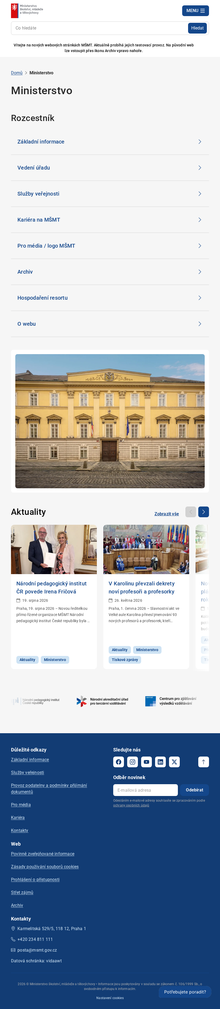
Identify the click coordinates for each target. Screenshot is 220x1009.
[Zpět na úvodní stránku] (27, 10)
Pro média (21, 804)
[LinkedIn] (160, 762)
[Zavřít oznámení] (205, 48)
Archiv (17, 905)
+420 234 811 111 (35, 939)
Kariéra (18, 817)
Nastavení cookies (110, 998)
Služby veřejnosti (27, 772)
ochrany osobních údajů (131, 805)
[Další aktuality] (203, 512)
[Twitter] (174, 762)
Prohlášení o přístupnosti (35, 879)
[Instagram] (132, 762)
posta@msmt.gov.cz (37, 950)
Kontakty (19, 830)
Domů (17, 72)
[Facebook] (118, 762)
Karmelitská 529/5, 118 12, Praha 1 (51, 928)
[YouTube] (146, 762)
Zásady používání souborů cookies (45, 866)
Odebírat (194, 789)
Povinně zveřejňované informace (42, 853)
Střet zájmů (22, 892)
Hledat (197, 28)
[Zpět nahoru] (203, 762)
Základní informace (30, 759)
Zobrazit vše (167, 513)
